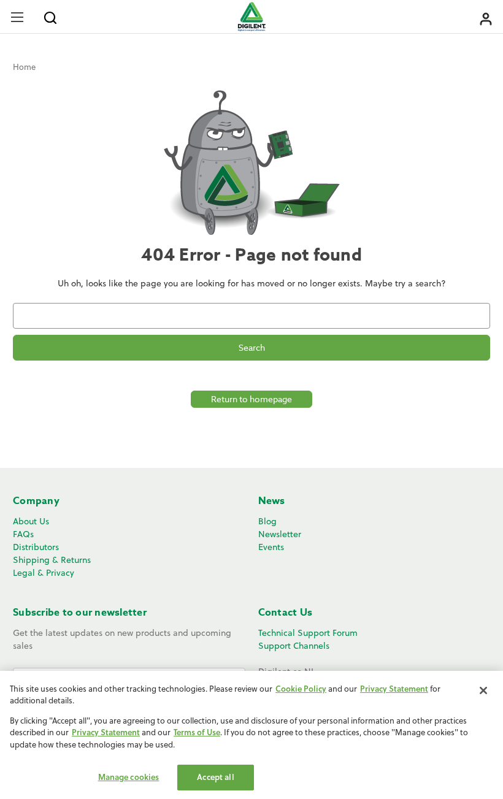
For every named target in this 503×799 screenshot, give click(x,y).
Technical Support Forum (308, 633)
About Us (31, 521)
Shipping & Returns (52, 560)
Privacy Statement (394, 688)
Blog (267, 521)
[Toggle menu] (17, 17)
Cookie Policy (300, 688)
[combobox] (251, 316)
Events (271, 547)
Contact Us (285, 612)
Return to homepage (251, 399)
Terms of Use (197, 732)
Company (36, 501)
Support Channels (293, 646)
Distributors (36, 547)
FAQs (23, 534)
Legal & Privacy (43, 573)
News (271, 501)
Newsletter (279, 534)
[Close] (483, 690)
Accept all (215, 776)
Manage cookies (128, 776)
